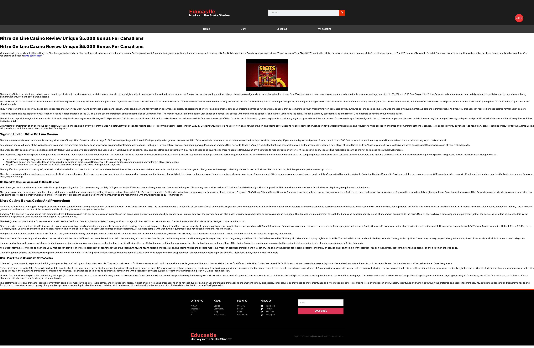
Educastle (202, 11)
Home (206, 28)
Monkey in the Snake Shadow (209, 15)
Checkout (281, 28)
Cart (243, 28)
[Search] (342, 13)
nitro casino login (33, 55)
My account (324, 28)
